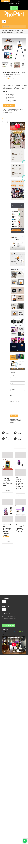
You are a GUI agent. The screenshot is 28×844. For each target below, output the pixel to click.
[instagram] (8, 631)
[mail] (3, 634)
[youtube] (11, 631)
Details (8, 490)
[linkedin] (14, 631)
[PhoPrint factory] (14, 11)
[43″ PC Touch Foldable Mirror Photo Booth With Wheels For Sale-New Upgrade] (7, 510)
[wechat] (20, 631)
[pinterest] (17, 631)
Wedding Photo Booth (12, 110)
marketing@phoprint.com (10, 622)
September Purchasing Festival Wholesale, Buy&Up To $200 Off (14, 2)
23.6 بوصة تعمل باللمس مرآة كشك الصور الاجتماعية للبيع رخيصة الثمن (20, 528)
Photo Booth (8, 112)
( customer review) (15, 79)
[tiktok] (5, 631)
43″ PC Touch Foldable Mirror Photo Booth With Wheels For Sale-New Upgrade (7, 530)
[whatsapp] (23, 631)
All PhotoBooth (12, 109)
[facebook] (3, 631)
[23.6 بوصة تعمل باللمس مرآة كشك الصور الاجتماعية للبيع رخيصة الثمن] (20, 510)
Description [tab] (5, 119)
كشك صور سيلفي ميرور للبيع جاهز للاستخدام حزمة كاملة (7, 481)
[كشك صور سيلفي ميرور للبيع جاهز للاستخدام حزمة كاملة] (7, 464)
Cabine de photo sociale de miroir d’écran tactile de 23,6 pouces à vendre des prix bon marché (20, 484)
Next (25, 50)
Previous (3, 50)
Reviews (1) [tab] (5, 122)
